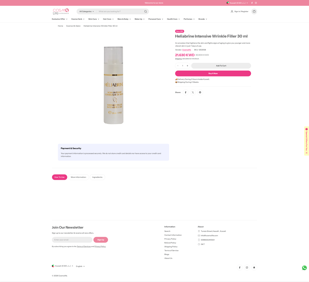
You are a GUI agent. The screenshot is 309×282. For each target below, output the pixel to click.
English (79, 266)
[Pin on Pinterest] (200, 92)
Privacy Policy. (100, 246)
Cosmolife (186, 50)
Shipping (178, 59)
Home (60, 26)
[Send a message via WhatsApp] (304, 268)
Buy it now (213, 73)
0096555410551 (208, 240)
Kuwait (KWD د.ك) (238, 3)
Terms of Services (84, 246)
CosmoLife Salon (73, 26)
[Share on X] (193, 92)
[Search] (145, 11)
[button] (306, 141)
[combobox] (113, 11)
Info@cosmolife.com (209, 235)
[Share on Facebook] (186, 92)
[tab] (59, 177)
